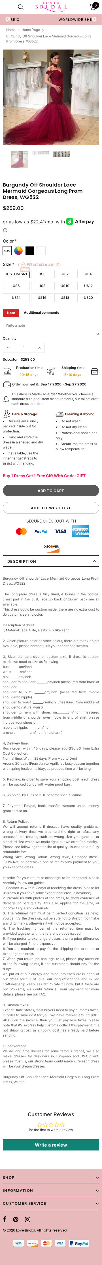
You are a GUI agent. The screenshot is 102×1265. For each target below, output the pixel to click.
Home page (31, 30)
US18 (65, 297)
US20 (88, 297)
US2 (65, 274)
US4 (88, 274)
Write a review (51, 1145)
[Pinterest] (15, 1219)
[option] (51, 97)
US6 (16, 286)
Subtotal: (10, 359)
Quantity (9, 338)
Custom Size (16, 274)
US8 (42, 286)
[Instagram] (27, 1219)
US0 (42, 274)
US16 (42, 297)
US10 (65, 286)
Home (11, 30)
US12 (88, 286)
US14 (16, 297)
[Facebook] (5, 1219)
